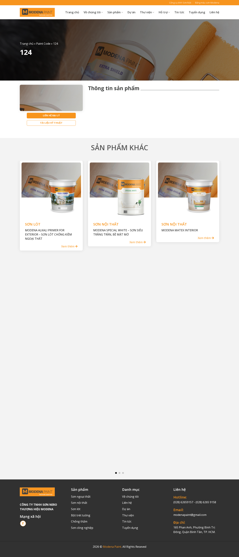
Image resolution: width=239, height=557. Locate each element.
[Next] (213, 313)
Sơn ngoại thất (80, 497)
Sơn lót (75, 509)
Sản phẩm (114, 12)
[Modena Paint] (37, 12)
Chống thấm (79, 521)
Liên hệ (214, 12)
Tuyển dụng (197, 12)
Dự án (131, 12)
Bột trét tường (80, 515)
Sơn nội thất (79, 503)
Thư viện (128, 515)
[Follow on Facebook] (23, 523)
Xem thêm (68, 246)
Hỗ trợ (163, 12)
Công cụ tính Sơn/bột (180, 2)
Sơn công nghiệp (82, 528)
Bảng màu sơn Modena (207, 2)
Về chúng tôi (92, 12)
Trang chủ (72, 12)
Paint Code (43, 44)
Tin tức (179, 12)
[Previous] (26, 313)
